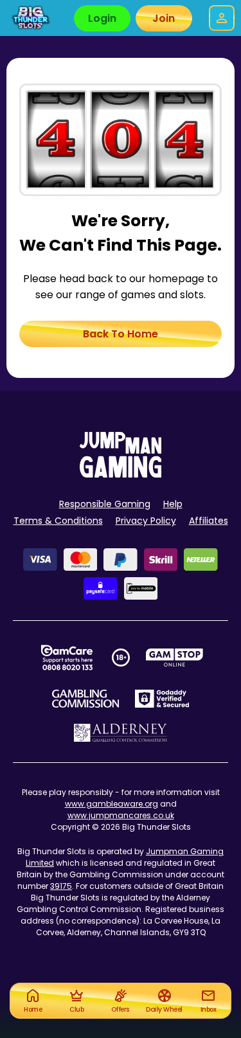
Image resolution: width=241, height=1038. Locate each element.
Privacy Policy (146, 520)
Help (173, 503)
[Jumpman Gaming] (121, 474)
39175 (61, 886)
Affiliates (208, 520)
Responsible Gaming (104, 503)
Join (163, 18)
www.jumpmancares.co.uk (120, 815)
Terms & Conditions (58, 520)
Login (102, 18)
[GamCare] (67, 657)
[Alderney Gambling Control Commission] (120, 733)
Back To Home (120, 334)
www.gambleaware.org (111, 803)
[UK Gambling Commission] (85, 699)
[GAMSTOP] (174, 658)
